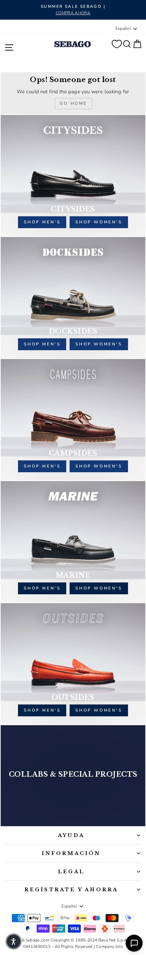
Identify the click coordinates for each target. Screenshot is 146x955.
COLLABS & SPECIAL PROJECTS (73, 774)
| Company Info (108, 946)
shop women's (98, 222)
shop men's (42, 222)
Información (71, 853)
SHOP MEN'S (42, 588)
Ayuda (71, 835)
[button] (13, 941)
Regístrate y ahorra (71, 890)
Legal (71, 872)
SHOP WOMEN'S (98, 588)
